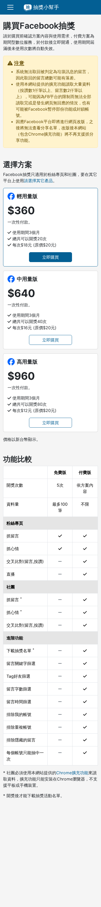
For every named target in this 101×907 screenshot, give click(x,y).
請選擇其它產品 (38, 180)
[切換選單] (10, 7)
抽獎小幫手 (45, 7)
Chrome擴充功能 (72, 772)
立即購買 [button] (50, 257)
